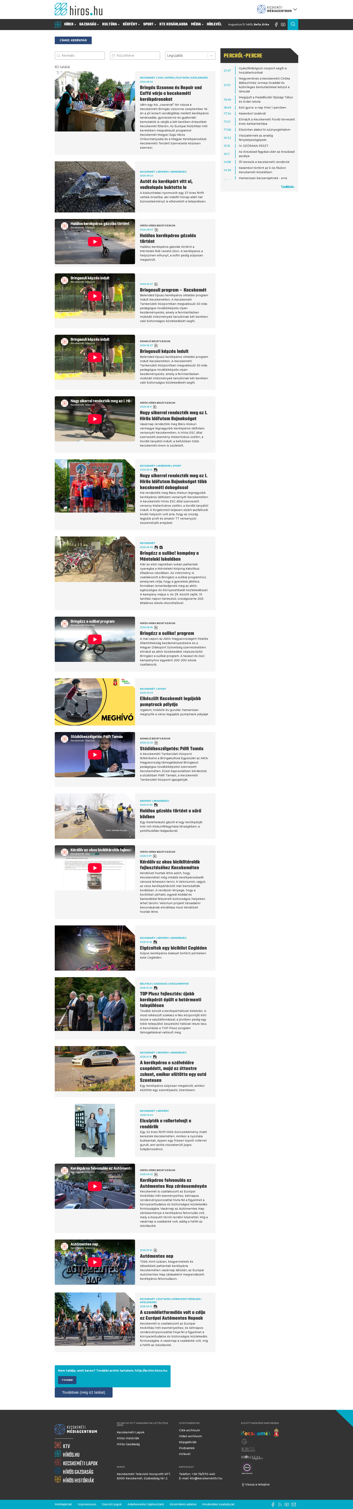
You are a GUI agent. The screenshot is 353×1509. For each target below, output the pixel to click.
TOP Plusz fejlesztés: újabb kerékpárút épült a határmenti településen (170, 1000)
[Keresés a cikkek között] (293, 24)
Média (196, 24)
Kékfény (130, 24)
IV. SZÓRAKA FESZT (253, 146)
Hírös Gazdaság (128, 1444)
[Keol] (248, 1450)
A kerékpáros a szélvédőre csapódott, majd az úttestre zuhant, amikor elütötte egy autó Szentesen (173, 1071)
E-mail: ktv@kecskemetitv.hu (200, 1478)
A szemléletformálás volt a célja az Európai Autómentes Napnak (172, 1315)
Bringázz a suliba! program (167, 633)
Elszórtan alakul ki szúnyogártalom (264, 129)
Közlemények (179, 983)
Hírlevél (214, 24)
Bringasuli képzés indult (164, 351)
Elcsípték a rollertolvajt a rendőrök (165, 1124)
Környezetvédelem (186, 1299)
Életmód (182, 77)
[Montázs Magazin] (252, 1458)
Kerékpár (164, 465)
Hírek (69, 24)
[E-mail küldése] (294, 1504)
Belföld (146, 983)
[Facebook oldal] (277, 24)
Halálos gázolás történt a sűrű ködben (170, 814)
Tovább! (67, 1380)
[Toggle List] (211, 55)
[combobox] (186, 55)
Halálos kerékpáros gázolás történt (168, 239)
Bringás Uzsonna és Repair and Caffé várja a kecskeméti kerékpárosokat (171, 93)
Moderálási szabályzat (218, 1504)
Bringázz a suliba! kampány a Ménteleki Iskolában (169, 556)
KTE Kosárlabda (173, 24)
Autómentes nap (156, 1256)
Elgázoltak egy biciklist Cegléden (173, 948)
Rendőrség (179, 171)
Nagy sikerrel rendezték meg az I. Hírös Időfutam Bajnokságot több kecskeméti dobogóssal (173, 482)
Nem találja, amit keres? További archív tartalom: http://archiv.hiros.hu (112, 1370)
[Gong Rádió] (246, 1442)
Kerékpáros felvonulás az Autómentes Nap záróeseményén (173, 1183)
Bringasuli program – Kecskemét (173, 290)
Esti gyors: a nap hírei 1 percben (262, 107)
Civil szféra (166, 77)
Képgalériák (188, 1442)
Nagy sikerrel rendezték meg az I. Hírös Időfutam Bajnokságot (173, 416)
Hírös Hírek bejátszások (157, 225)
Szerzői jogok (112, 1504)
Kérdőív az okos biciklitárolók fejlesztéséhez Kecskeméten (170, 865)
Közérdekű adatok (183, 1504)
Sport (148, 24)
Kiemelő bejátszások (155, 341)
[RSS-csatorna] (280, 1504)
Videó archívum (190, 1436)
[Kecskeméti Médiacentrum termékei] (276, 9)
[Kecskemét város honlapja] (260, 1433)
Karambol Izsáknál (252, 113)
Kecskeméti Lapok (130, 1432)
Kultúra (109, 24)
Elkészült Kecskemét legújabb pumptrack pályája (170, 701)
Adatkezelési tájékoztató (145, 1504)
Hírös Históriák (128, 1438)
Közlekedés (199, 77)
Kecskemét (147, 77)
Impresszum (87, 1504)
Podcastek (187, 1448)
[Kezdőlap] (80, 9)
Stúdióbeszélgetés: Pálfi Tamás (171, 749)
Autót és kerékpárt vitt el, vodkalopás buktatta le (166, 184)
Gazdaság (87, 24)
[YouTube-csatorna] (284, 24)
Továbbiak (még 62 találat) (83, 1392)
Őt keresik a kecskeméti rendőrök (264, 162)
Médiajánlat (63, 1504)
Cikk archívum (189, 1430)
